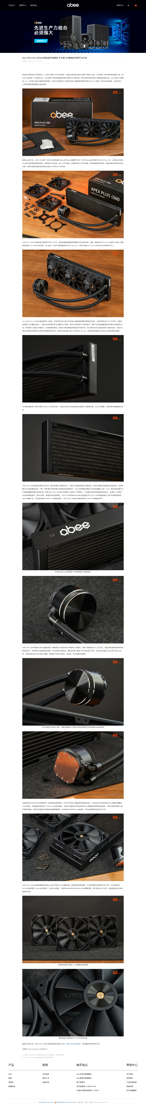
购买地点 (33, 5)
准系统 (10, 1082)
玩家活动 (45, 1082)
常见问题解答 (131, 1090)
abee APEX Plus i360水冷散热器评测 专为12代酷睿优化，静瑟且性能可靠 (45, 1055)
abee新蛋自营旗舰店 (84, 1078)
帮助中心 (120, 5)
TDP (52, 498)
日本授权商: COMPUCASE (86, 1086)
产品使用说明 (131, 1082)
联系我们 (129, 1078)
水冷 (10, 1074)
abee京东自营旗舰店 (84, 1074)
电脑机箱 (11, 1086)
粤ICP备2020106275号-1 (46, 1102)
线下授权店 (81, 1082)
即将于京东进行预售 (73, 1044)
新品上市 (45, 1078)
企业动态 (45, 1074)
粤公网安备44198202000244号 (66, 1102)
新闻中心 (22, 5)
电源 (10, 1078)
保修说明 (129, 1086)
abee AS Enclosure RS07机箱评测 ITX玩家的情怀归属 (39, 1057)
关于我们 (129, 1074)
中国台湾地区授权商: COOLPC (88, 1090)
